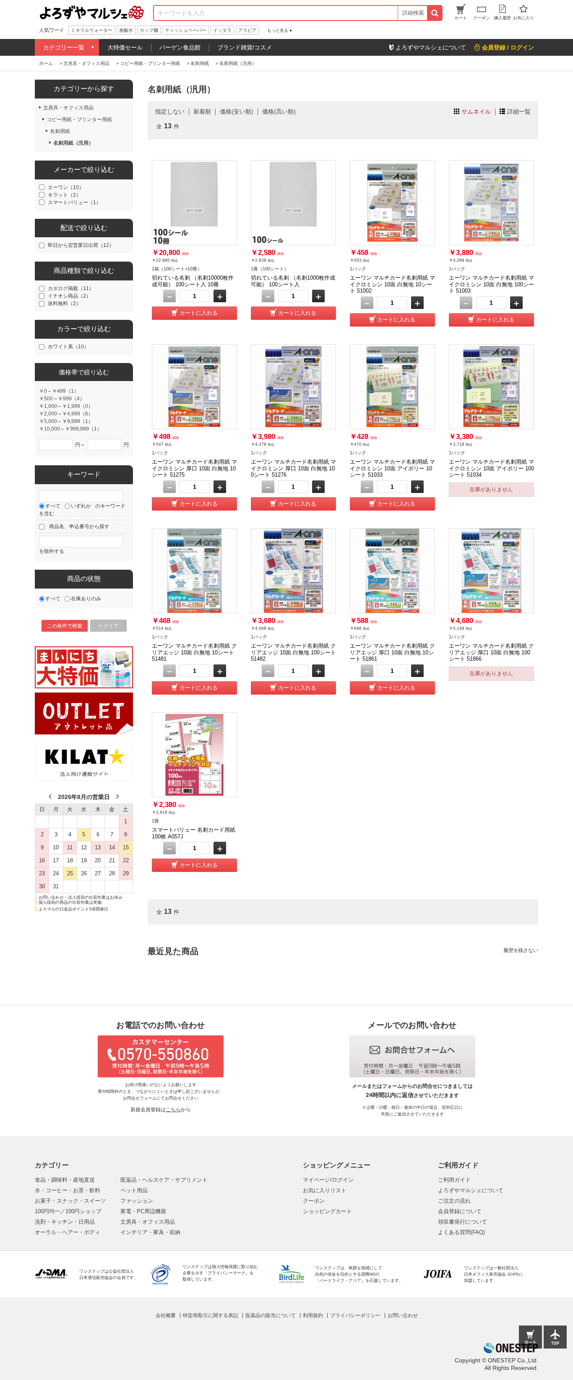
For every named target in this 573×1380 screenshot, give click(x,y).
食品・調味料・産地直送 (65, 1180)
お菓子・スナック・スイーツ (70, 1201)
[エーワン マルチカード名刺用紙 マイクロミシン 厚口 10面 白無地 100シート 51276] (293, 386)
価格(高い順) (279, 111)
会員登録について (460, 1211)
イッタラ (222, 30)
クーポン (314, 1201)
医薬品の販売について (270, 1315)
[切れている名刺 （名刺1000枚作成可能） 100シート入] (293, 202)
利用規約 (313, 1315)
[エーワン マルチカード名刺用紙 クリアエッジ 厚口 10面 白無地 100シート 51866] (491, 570)
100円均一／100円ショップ (68, 1211)
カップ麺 (149, 30)
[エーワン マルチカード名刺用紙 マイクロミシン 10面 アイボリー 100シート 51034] (491, 386)
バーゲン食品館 (180, 47)
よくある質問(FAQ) (461, 1232)
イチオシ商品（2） (69, 296)
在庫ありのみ (86, 599)
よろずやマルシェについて (470, 1190)
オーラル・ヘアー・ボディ (67, 1232)
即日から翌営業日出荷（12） (81, 245)
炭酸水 (126, 30)
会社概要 (166, 1315)
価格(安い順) (236, 111)
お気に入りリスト (324, 1190)
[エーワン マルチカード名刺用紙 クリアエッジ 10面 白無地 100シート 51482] (293, 570)
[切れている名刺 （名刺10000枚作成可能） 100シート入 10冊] (194, 202)
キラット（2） (64, 195)
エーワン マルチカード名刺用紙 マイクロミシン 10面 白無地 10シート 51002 (392, 284)
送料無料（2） (64, 303)
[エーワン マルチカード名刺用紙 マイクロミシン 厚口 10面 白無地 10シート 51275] (194, 386)
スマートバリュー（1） (74, 202)
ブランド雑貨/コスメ (244, 47)
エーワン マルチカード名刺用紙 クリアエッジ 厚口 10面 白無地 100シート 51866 (491, 652)
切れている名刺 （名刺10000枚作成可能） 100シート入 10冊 (193, 281)
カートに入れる (199, 313)
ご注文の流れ (454, 1201)
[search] (434, 13)
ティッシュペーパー (185, 30)
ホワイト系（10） (68, 347)
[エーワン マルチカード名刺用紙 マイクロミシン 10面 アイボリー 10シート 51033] (392, 386)
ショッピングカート (327, 1211)
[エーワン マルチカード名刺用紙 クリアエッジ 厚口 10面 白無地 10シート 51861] (392, 570)
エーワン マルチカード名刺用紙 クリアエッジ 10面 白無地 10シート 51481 (194, 652)
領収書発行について (462, 1222)
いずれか (81, 506)
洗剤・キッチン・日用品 (65, 1222)
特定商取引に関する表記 (210, 1315)
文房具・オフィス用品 (147, 1222)
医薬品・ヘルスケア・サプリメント (164, 1180)
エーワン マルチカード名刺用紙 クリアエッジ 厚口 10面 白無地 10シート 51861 (392, 652)
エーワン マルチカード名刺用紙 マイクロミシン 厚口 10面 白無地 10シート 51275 (194, 468)
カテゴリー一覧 (63, 47)
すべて (52, 506)
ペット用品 (134, 1190)
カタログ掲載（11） (71, 288)
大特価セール (125, 47)
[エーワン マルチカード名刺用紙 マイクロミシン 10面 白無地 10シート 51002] (392, 202)
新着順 (202, 111)
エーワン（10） (66, 187)
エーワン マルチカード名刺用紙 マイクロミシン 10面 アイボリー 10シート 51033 (392, 468)
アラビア (247, 30)
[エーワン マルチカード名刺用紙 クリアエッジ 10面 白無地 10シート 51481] (194, 570)
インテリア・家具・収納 (150, 1232)
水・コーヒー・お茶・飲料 (67, 1190)
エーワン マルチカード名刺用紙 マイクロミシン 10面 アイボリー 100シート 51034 (491, 468)
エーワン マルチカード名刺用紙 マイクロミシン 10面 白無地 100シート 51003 (491, 284)
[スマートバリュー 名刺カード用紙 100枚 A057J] (194, 754)
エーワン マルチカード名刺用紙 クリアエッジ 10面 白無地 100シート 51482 (293, 652)
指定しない (170, 111)
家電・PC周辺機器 (143, 1211)
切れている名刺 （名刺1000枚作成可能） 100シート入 (293, 281)
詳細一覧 (519, 111)
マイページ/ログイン (328, 1180)
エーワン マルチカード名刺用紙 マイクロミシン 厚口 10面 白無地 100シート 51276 (293, 468)
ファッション (136, 1201)
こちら (173, 1110)
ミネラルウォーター (91, 30)
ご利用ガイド (454, 1180)
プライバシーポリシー (355, 1315)
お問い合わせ (403, 1315)
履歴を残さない (520, 950)
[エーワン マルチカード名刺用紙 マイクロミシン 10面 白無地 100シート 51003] (491, 202)
